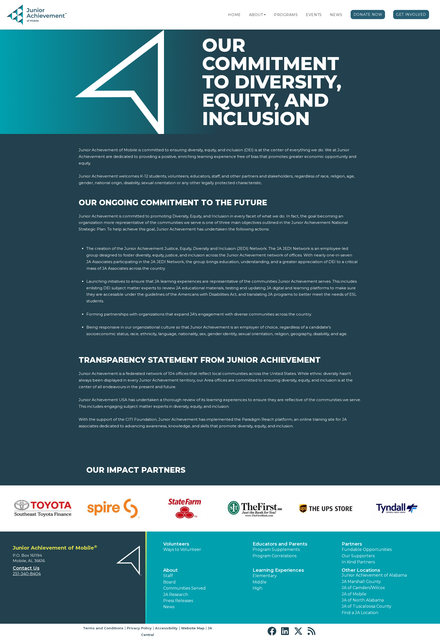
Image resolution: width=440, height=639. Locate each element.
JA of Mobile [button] (354, 594)
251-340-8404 (27, 573)
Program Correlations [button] (274, 555)
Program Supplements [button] (276, 549)
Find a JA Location (360, 612)
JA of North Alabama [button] (363, 600)
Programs (286, 14)
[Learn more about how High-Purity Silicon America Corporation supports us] (113, 508)
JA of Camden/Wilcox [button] (363, 587)
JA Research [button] (175, 594)
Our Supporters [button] (358, 555)
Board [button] (169, 582)
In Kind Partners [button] (358, 562)
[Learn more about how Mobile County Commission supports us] (184, 508)
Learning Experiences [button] (278, 570)
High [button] (257, 588)
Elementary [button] (265, 575)
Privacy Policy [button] (139, 628)
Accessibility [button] (166, 628)
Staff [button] (168, 575)
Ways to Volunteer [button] (182, 549)
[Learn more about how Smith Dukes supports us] (397, 508)
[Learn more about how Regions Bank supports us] (255, 508)
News (336, 14)
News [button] (168, 606)
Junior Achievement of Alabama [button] (374, 575)
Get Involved (411, 14)
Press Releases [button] (178, 600)
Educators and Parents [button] (280, 544)
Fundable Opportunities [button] (367, 549)
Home (234, 14)
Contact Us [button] (26, 568)
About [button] (170, 570)
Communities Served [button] (184, 588)
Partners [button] (352, 544)
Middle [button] (260, 582)
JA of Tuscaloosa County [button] (366, 606)
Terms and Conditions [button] (103, 628)
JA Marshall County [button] (361, 581)
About (256, 14)
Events (314, 14)
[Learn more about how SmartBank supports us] (326, 508)
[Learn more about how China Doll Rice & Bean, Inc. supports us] (43, 508)
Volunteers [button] (176, 544)
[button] (265, 14)
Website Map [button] (192, 628)
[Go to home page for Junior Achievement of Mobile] (37, 15)
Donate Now (367, 14)
